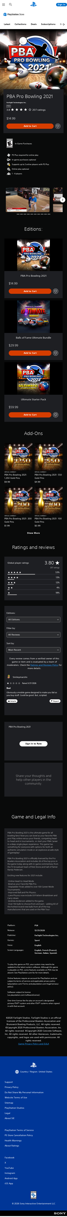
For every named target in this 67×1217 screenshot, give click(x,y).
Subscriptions (48, 24)
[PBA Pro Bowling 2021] (28, 200)
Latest (7, 24)
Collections (20, 24)
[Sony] (60, 1215)
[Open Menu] (3, 4)
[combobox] (33, 619)
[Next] (62, 199)
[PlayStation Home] (33, 4)
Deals (34, 24)
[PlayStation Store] (14, 14)
